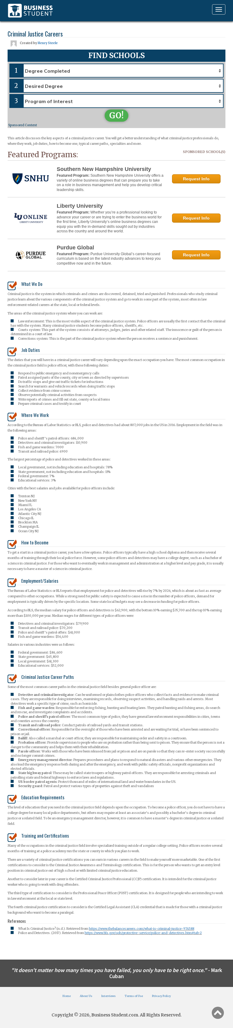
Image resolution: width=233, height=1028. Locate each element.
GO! (116, 115)
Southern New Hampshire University (104, 169)
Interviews (108, 996)
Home (66, 996)
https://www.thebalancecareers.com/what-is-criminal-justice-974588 (141, 929)
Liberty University (80, 206)
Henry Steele (48, 43)
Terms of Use (134, 996)
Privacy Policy (161, 996)
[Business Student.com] (30, 10)
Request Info (196, 178)
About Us (86, 996)
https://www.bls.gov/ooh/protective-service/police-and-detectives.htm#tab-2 (143, 933)
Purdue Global (75, 248)
